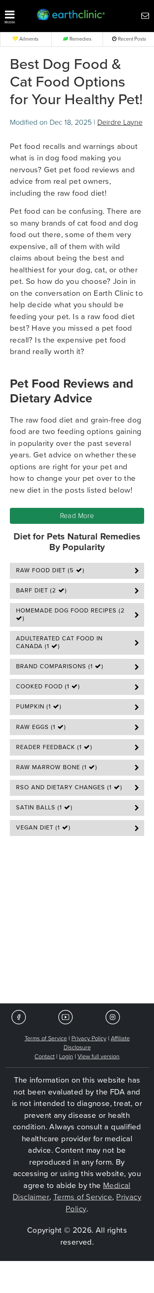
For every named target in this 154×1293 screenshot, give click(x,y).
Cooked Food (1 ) (48, 686)
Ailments (28, 39)
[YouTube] (65, 1016)
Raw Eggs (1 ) (41, 727)
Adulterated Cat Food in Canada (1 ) (59, 642)
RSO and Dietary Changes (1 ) (69, 787)
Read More (77, 516)
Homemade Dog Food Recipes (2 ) (70, 614)
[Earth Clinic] (71, 15)
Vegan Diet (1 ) (43, 827)
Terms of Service (46, 1038)
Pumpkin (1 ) (39, 706)
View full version (99, 1056)
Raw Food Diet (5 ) (50, 570)
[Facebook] (18, 1016)
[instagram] (113, 1016)
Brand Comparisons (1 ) (59, 666)
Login (66, 1056)
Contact (44, 1056)
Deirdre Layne (120, 122)
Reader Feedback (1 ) (54, 747)
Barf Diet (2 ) (41, 590)
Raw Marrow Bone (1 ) (56, 767)
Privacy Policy (88, 1038)
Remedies (80, 39)
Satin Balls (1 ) (44, 807)
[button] (17, 15)
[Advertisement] (77, 922)
